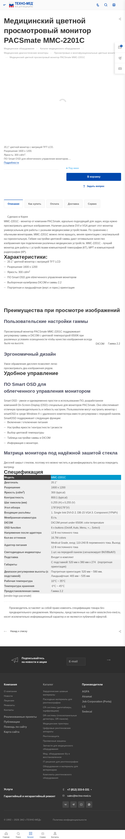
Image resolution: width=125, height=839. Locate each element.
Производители (92, 684)
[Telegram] (73, 804)
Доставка (73, 203)
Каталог (48, 684)
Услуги (8, 789)
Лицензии (9, 700)
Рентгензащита (51, 736)
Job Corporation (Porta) (96, 701)
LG (84, 706)
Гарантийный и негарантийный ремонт (29, 796)
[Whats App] (89, 804)
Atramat (87, 696)
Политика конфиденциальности (70, 819)
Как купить (34, 203)
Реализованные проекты (20, 716)
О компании (10, 691)
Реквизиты (9, 705)
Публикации (12, 721)
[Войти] (113, 4)
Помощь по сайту (15, 726)
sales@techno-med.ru (79, 795)
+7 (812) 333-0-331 (78, 789)
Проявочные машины (54, 741)
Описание (13, 203)
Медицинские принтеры (56, 723)
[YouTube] (81, 804)
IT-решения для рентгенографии (60, 761)
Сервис (92, 203)
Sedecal (87, 711)
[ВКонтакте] (65, 804)
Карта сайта (11, 731)
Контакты (9, 710)
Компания (10, 684)
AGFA (85, 691)
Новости (8, 696)
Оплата (54, 203)
